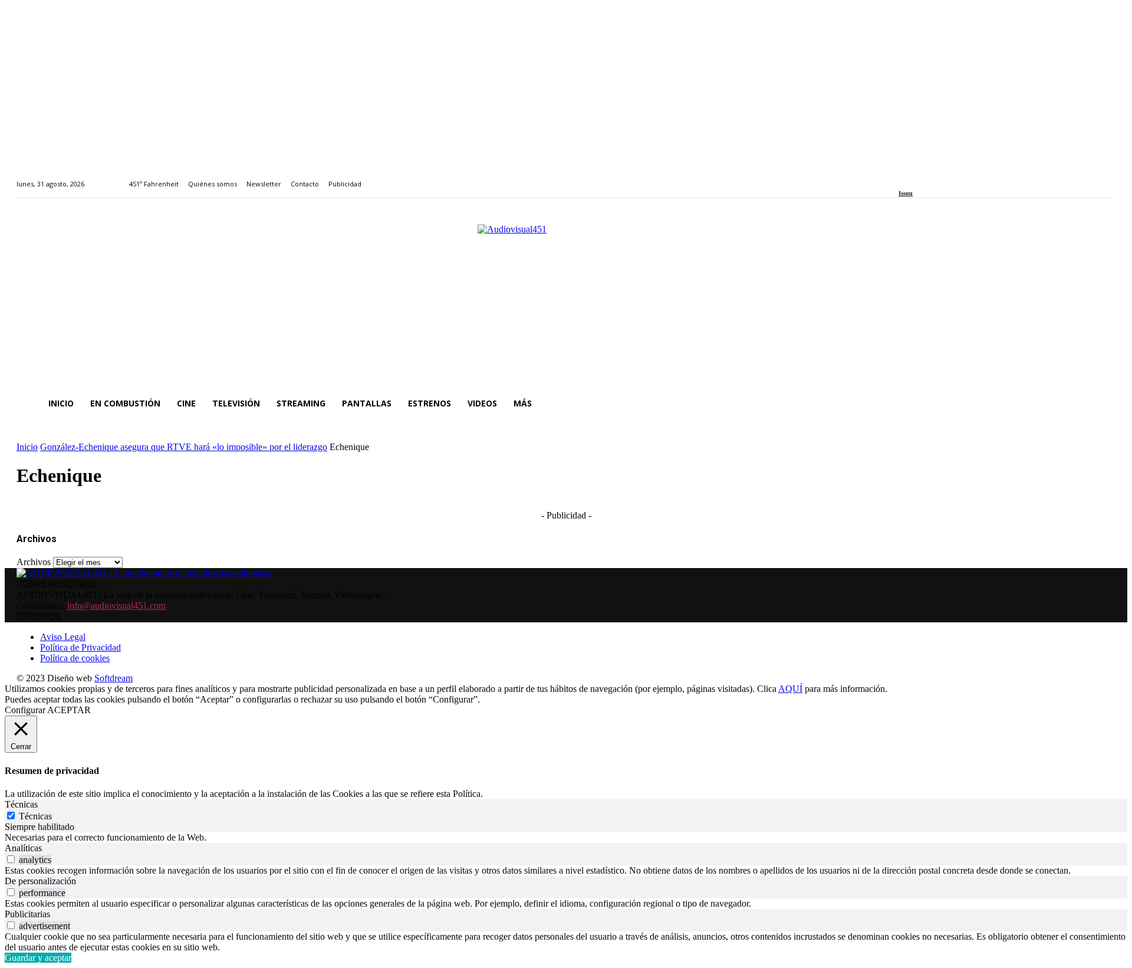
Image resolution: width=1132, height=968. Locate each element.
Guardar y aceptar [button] (38, 958)
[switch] (11, 859)
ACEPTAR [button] (69, 710)
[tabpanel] (566, 837)
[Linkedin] (929, 177)
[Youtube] (956, 177)
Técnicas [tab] (21, 804)
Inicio (27, 447)
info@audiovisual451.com (116, 606)
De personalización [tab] (40, 881)
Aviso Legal (62, 637)
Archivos (34, 562)
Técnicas (35, 816)
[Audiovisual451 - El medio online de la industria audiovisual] (566, 299)
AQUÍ (790, 689)
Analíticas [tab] (23, 848)
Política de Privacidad (80, 647)
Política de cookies (75, 658)
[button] (1101, 403)
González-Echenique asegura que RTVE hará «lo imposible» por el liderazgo (183, 447)
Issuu (906, 193)
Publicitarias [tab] (27, 914)
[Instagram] (916, 177)
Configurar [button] (25, 710)
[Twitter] (943, 177)
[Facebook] (902, 177)
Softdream (113, 678)
